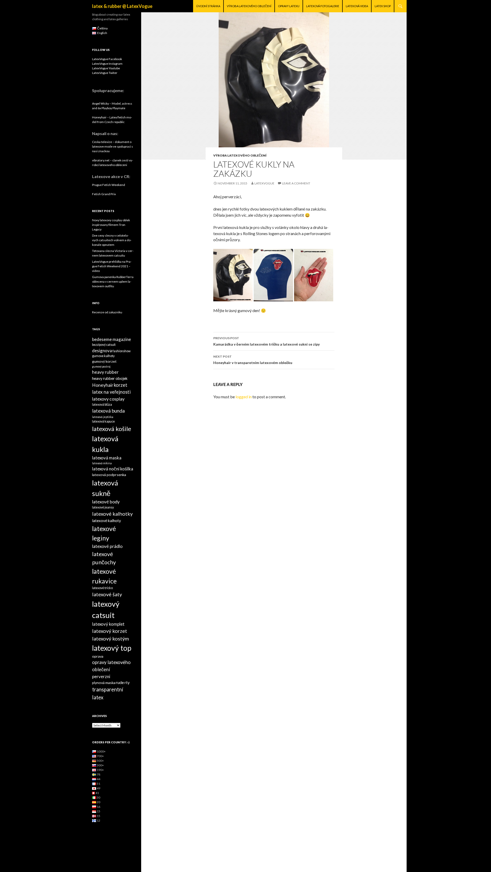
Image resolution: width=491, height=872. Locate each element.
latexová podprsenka (109, 474)
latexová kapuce (103, 421)
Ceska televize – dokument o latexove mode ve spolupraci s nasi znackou (112, 146)
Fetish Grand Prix (104, 194)
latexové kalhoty (106, 520)
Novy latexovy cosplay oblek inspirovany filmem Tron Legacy (111, 224)
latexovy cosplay (108, 399)
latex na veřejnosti (111, 392)
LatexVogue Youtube (106, 68)
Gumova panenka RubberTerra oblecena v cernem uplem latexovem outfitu (112, 281)
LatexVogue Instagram (107, 63)
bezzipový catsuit (104, 345)
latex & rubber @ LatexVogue (122, 6)
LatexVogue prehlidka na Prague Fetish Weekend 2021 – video (111, 266)
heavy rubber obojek (110, 378)
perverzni (101, 676)
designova (102, 350)
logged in (244, 396)
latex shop (383, 6)
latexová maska (106, 457)
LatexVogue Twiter (104, 73)
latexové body (106, 501)
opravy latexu (288, 6)
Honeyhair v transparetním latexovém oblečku (252, 360)
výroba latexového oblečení (249, 6)
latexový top (111, 648)
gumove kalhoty (103, 356)
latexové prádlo (107, 546)
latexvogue (264, 183)
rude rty (123, 682)
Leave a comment (296, 183)
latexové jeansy (103, 507)
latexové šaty (107, 594)
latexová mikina (102, 463)
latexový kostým (110, 638)
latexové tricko (102, 588)
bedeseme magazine (111, 339)
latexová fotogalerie (322, 6)
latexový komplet (108, 624)
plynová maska (103, 682)
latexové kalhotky (112, 514)
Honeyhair (102, 385)
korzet (120, 385)
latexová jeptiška (102, 416)
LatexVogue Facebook (107, 59)
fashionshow (122, 351)
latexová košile (111, 428)
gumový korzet (104, 361)
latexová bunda (108, 411)
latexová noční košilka (112, 468)
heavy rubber (105, 372)
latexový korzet (109, 631)
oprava (97, 656)
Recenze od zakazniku (107, 312)
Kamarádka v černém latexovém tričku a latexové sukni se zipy (266, 341)
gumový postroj (101, 366)
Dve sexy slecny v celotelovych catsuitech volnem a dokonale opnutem (111, 240)
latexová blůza (102, 404)
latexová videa (357, 6)
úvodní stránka (208, 6)
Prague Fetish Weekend (108, 185)
